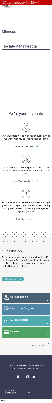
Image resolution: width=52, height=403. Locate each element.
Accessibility (19, 369)
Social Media (34, 365)
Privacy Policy (32, 369)
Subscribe (23, 365)
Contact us (13, 365)
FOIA (42, 365)
